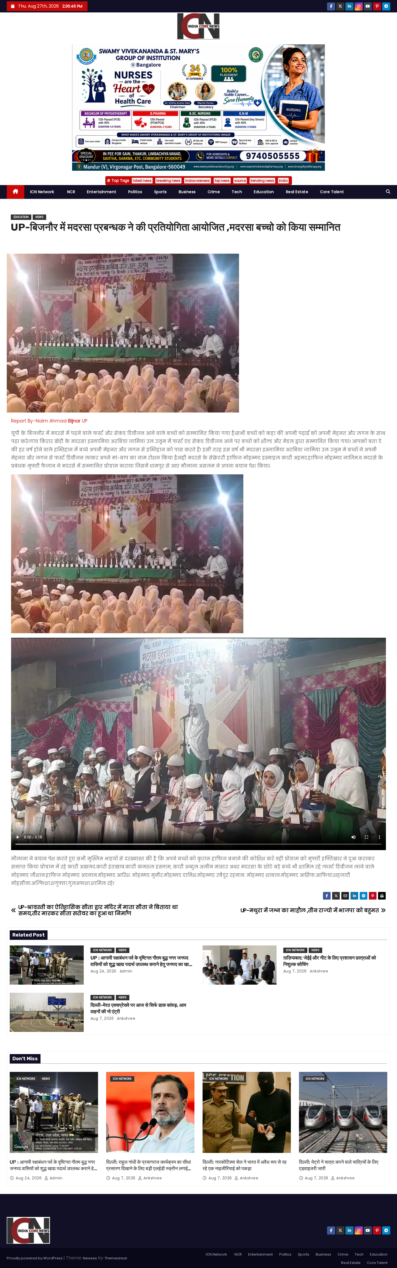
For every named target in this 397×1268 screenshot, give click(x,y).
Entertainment (101, 191)
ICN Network (42, 191)
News (39, 217)
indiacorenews (197, 180)
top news (222, 180)
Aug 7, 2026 (295, 971)
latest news (142, 180)
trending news (262, 180)
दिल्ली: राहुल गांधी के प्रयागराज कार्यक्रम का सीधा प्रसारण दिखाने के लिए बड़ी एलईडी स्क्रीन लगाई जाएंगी (148, 1168)
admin (125, 971)
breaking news (168, 180)
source (240, 180)
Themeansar (116, 1258)
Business (187, 191)
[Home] (15, 192)
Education (264, 191)
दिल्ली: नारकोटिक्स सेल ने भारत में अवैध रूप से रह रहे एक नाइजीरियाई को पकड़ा (245, 1165)
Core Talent (332, 191)
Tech (237, 191)
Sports (160, 191)
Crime (214, 191)
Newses (90, 1258)
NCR (70, 191)
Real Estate (297, 191)
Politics (135, 191)
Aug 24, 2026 (103, 971)
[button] (388, 192)
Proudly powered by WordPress (35, 1258)
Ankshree (318, 971)
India (283, 180)
